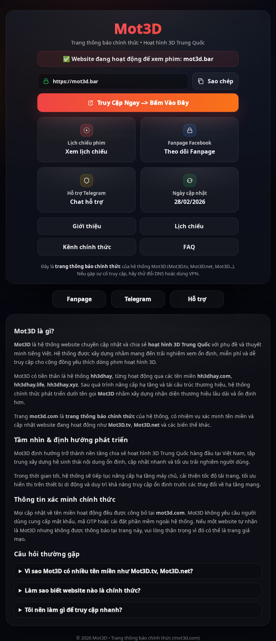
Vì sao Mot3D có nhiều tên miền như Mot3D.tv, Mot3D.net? (109, 571)
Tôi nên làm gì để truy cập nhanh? (73, 610)
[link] (86, 139)
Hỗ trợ (197, 299)
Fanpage (79, 299)
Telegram (138, 299)
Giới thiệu (87, 226)
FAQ (189, 247)
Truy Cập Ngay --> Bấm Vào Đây (143, 103)
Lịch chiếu (189, 226)
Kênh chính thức (87, 247)
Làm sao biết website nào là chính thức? (83, 590)
